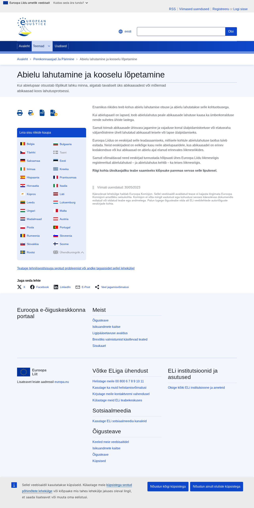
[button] (22, 287)
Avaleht (24, 46)
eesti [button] (128, 31)
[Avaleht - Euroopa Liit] (32, 372)
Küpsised (99, 461)
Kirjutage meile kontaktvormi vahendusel (121, 394)
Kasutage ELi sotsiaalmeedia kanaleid (119, 421)
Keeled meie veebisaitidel (110, 442)
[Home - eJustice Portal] (31, 26)
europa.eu (62, 382)
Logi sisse (240, 9)
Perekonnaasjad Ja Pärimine (53, 59)
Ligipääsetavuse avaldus (110, 333)
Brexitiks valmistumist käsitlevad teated (119, 339)
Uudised (61, 46)
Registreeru (221, 9)
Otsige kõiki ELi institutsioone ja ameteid (196, 387)
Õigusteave (100, 320)
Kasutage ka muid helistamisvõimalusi (119, 387)
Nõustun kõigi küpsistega (168, 486)
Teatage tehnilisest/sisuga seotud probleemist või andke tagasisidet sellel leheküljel (76, 268)
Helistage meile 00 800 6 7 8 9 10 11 (118, 381)
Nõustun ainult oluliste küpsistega (216, 486)
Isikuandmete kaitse (106, 326)
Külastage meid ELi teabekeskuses (117, 400)
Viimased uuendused (194, 9)
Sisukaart (99, 345)
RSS (172, 9)
